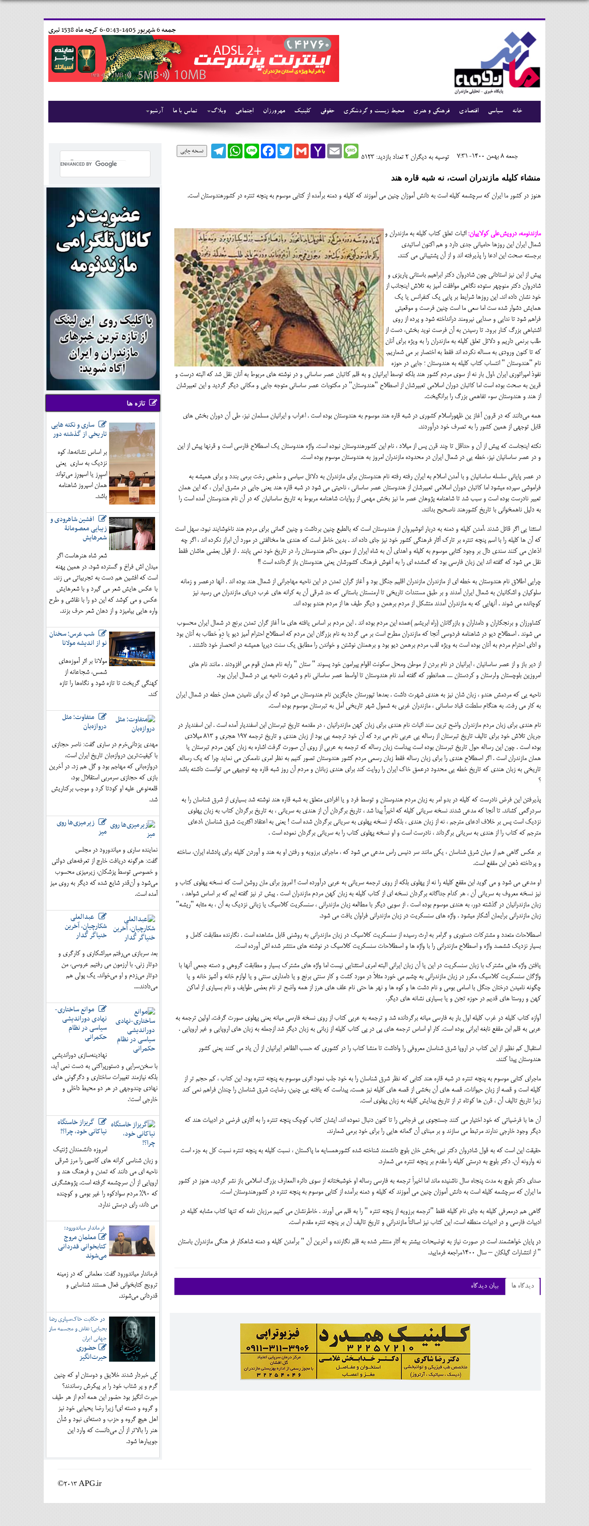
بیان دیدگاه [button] (484, 1286)
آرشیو (156, 111)
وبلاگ (218, 111)
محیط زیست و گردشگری (373, 111)
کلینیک (302, 111)
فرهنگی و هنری (431, 111)
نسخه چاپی (191, 151)
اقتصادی (469, 111)
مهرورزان (274, 111)
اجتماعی (244, 111)
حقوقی (327, 111)
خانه (517, 111)
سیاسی (495, 111)
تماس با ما (185, 111)
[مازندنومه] (495, 61)
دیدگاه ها (522, 1286)
